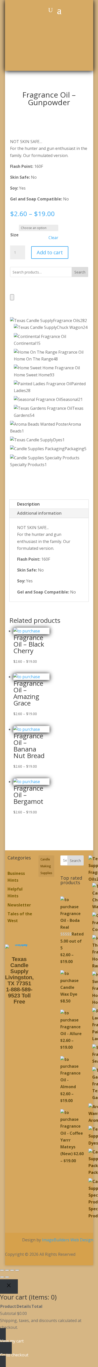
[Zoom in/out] (2, 1270)
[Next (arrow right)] (7, 1277)
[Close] (9, 1286)
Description (28, 504)
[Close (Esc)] (17, 1270)
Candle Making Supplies (46, 866)
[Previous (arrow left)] (2, 1277)
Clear (53, 237)
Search (79, 272)
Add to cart (50, 252)
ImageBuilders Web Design (67, 1240)
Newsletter (19, 905)
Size (14, 235)
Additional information (39, 513)
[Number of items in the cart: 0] (12, 297)
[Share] (12, 1270)
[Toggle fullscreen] (7, 1270)
